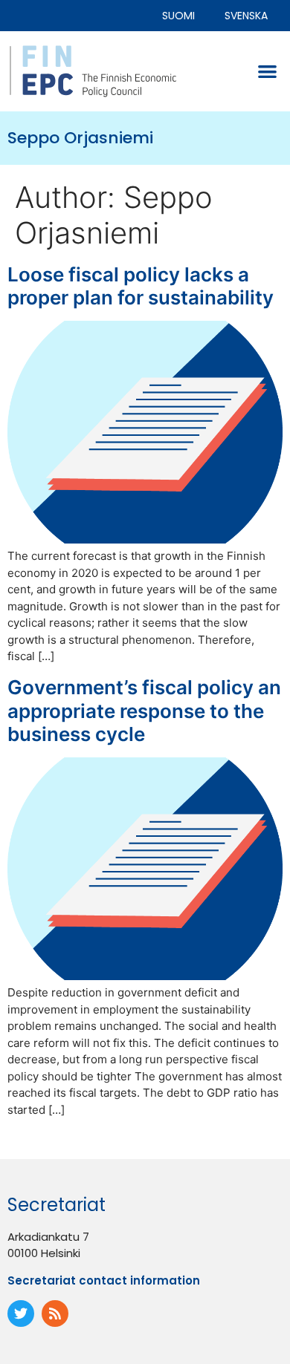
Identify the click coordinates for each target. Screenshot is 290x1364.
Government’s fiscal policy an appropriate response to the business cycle (144, 710)
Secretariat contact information (103, 1280)
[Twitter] (20, 1313)
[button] (268, 71)
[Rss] (55, 1313)
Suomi (178, 15)
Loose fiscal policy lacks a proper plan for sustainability (140, 286)
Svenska (246, 15)
